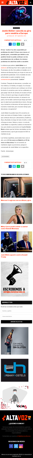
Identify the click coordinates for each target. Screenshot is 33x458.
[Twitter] (16, 446)
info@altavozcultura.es (24, 436)
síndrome (4, 68)
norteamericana (5, 79)
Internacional (16, 27)
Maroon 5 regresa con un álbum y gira (16, 200)
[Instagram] (21, 446)
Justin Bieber (5, 156)
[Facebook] (11, 446)
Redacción (11, 36)
